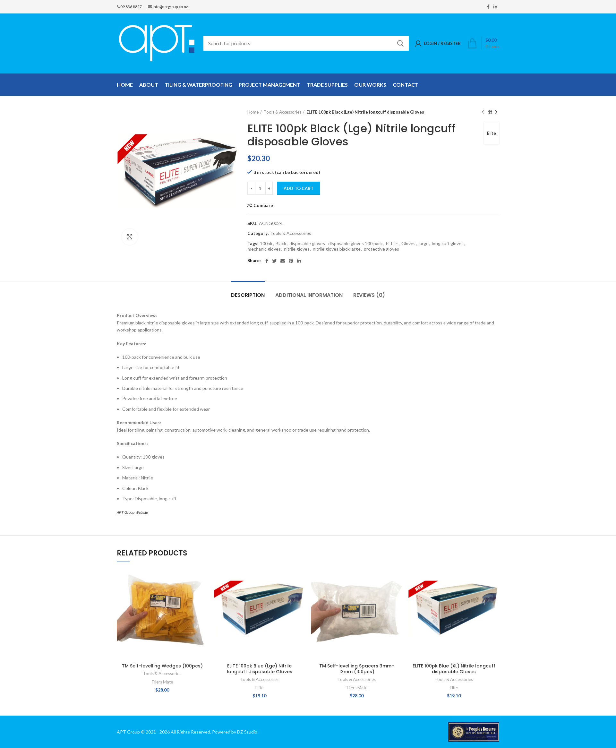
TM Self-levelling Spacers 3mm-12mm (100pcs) (356, 669)
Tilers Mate (162, 681)
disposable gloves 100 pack (355, 243)
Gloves (408, 243)
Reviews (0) (369, 295)
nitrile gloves (297, 249)
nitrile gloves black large (337, 249)
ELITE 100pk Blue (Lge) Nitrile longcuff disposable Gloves (259, 669)
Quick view (203, 594)
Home (253, 112)
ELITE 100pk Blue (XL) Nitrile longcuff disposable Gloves (454, 669)
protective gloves (381, 249)
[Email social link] (282, 261)
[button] (203, 579)
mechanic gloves (264, 249)
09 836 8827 (131, 6)
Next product (496, 112)
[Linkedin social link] (495, 7)
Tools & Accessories (282, 112)
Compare (263, 205)
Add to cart (298, 188)
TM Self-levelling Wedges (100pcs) (162, 666)
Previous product (483, 112)
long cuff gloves (448, 243)
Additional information (309, 295)
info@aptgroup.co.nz (170, 6)
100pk (266, 243)
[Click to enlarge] (130, 237)
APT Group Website (132, 512)
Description (248, 295)
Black (281, 243)
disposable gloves (307, 243)
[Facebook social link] (488, 7)
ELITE (392, 243)
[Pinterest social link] (291, 261)
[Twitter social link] (274, 261)
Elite (491, 133)
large (424, 243)
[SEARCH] (400, 43)
